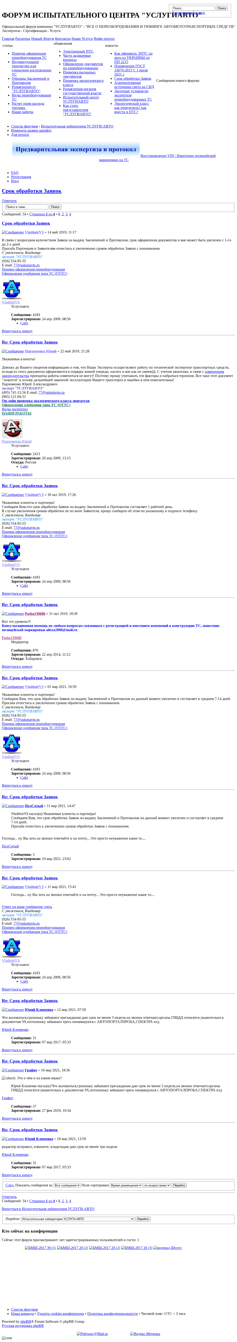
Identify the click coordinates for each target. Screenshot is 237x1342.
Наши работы (22, 112)
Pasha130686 (35, 614)
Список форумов (24, 126)
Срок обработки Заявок (132, 78)
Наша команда (22, 1314)
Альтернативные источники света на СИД (134, 85)
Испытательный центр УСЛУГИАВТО (81, 99)
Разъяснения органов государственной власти (82, 91)
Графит (31, 1070)
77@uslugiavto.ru (26, 265)
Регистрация (21, 177)
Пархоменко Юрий (40, 351)
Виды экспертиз (15, 409)
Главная (8, 39)
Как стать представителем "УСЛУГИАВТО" (77, 110)
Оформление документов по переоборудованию (83, 66)
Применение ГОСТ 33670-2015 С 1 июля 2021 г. (131, 70)
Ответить (9, 201)
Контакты (63, 39)
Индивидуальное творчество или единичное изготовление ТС (31, 68)
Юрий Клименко (39, 1010)
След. (10, 1185)
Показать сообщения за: (34, 1185)
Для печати (20, 135)
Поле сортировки (95, 1185)
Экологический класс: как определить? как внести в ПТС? (131, 108)
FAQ (15, 173)
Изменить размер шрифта (31, 130)
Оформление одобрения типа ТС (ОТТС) (34, 273)
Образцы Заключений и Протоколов (30, 81)
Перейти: (13, 1219)
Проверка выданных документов (79, 74)
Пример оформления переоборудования (33, 269)
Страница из (42, 214)
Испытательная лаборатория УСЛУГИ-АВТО (77, 126)
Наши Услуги (82, 39)
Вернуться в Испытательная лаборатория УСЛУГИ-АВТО (48, 1209)
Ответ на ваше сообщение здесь (27, 907)
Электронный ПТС (78, 51)
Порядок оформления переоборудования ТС (29, 55)
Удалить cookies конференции (60, 1314)
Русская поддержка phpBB (23, 1326)
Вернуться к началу (17, 331)
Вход (15, 181)
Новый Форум (42, 39)
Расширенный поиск (188, 13)
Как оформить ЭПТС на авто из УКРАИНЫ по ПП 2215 (133, 57)
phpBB (25, 1321)
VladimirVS (34, 232)
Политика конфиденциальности (112, 1314)
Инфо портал (104, 39)
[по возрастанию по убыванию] (165, 1185)
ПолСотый (34, 806)
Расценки (22, 39)
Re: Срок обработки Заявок (30, 342)
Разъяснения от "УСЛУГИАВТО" (26, 89)
